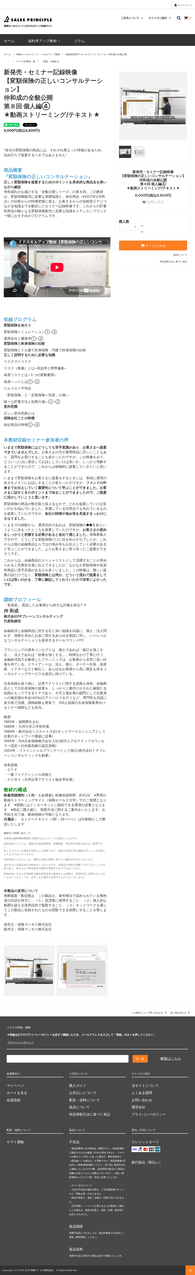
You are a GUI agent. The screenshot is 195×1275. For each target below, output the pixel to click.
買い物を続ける (178, 1012)
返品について (180, 254)
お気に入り (155, 202)
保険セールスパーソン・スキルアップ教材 (38, 54)
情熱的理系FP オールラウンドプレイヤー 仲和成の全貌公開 (96, 54)
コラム (79, 41)
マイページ (183, 5)
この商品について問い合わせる (147, 1012)
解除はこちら (171, 1059)
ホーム (9, 41)
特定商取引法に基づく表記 (173, 261)
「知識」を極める (50, 61)
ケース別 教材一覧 (25, 61)
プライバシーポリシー (20, 1042)
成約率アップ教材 (42, 41)
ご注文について (130, 17)
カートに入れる (155, 245)
